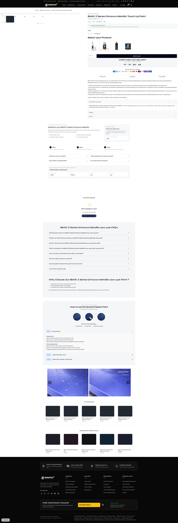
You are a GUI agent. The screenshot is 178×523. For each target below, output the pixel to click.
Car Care (114, 5)
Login (123, 5)
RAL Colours (91, 5)
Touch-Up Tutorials (69, 484)
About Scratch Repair (70, 481)
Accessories (99, 5)
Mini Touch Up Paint (89, 519)
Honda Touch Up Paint (87, 518)
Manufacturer (71, 5)
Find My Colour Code (108, 481)
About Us (98, 1)
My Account (106, 484)
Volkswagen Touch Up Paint (119, 519)
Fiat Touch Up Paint (78, 518)
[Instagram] (48, 493)
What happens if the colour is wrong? (102, 156)
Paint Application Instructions (129, 481)
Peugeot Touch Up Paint (99, 519)
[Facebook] (41, 493)
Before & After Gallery (70, 492)
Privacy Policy (87, 481)
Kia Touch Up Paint (116, 518)
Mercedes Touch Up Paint (79, 519)
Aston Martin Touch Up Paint (91, 516)
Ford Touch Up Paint (130, 516)
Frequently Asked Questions (71, 487)
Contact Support (107, 487)
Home (64, 5)
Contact (103, 1)
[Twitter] (51, 493)
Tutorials (117, 1)
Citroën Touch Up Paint (121, 516)
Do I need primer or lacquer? (99, 160)
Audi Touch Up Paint (102, 516)
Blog (109, 1)
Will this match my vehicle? (57, 156)
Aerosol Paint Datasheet (128, 487)
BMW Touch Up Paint (45, 10)
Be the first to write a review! (89, 216)
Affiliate (112, 1)
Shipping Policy (87, 489)
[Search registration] (102, 505)
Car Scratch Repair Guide (109, 492)
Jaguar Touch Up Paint (107, 518)
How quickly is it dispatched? (58, 160)
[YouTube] (55, 493)
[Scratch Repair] (51, 5)
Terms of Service (88, 487)
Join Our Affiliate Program (109, 489)
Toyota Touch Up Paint (109, 519)
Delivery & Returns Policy (90, 484)
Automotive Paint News (70, 489)
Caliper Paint (107, 5)
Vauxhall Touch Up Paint (131, 519)
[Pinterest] (58, 493)
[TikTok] (45, 493)
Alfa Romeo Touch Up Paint (79, 516)
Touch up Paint (81, 5)
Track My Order (126, 484)
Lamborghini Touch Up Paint (126, 518)
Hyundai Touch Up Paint (97, 518)
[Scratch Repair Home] (47, 478)
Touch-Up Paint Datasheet (129, 489)
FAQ (106, 1)
